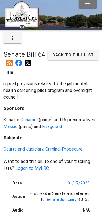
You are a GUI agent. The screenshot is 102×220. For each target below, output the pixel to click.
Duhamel (29, 119)
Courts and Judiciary (23, 149)
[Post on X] (28, 60)
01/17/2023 (79, 183)
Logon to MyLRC (32, 168)
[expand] (12, 38)
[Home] (22, 27)
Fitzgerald (52, 126)
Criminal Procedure (64, 149)
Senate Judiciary (60, 199)
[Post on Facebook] (19, 60)
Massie (10, 126)
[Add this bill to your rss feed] (9, 60)
